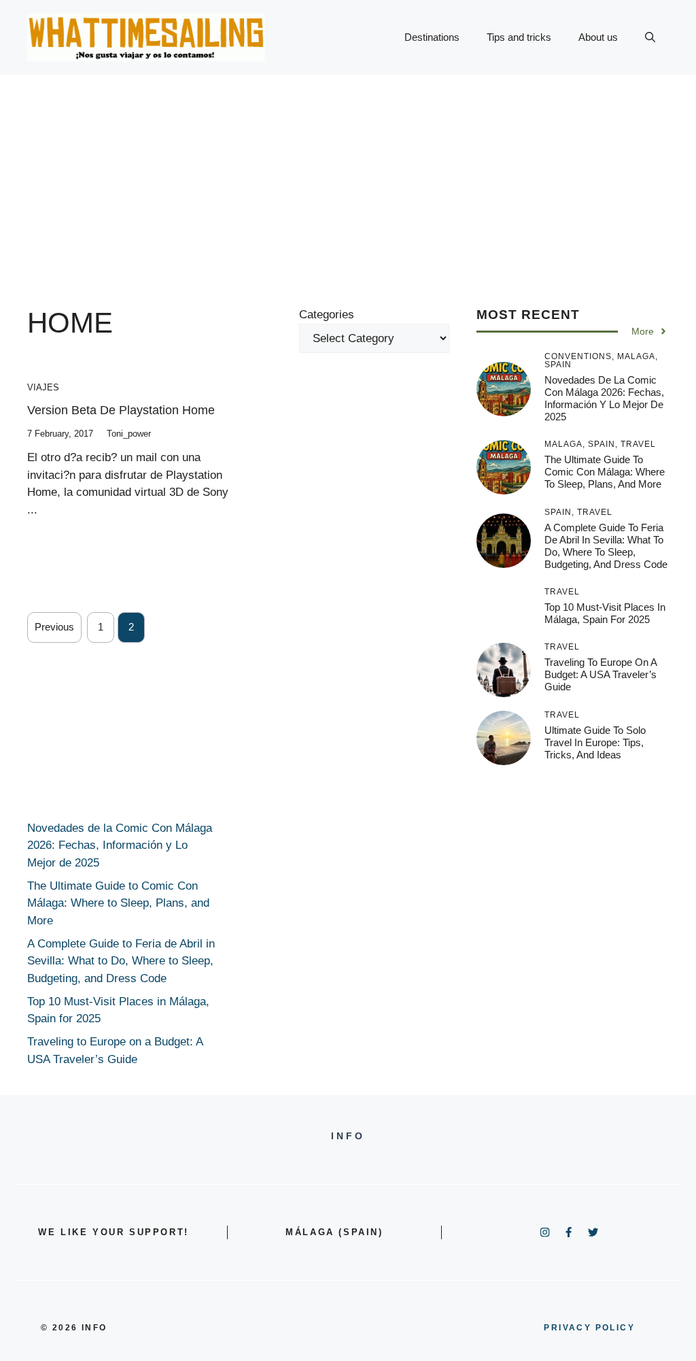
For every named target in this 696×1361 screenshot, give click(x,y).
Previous (54, 627)
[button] (650, 37)
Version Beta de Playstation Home (121, 410)
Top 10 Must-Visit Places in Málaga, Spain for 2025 (604, 613)
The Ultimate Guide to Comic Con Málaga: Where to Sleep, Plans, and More (604, 472)
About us (598, 37)
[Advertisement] (348, 177)
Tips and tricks (519, 37)
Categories (326, 314)
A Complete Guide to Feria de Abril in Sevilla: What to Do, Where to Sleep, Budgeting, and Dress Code (605, 546)
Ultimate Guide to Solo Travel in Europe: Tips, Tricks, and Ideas (595, 742)
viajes (43, 387)
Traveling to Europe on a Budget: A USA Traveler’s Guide (600, 674)
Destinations (431, 37)
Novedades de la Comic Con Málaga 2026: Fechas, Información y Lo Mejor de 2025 (604, 398)
